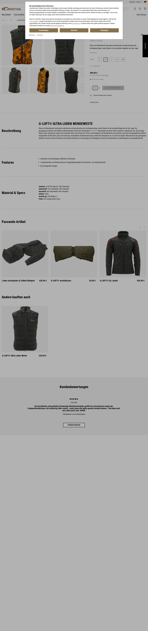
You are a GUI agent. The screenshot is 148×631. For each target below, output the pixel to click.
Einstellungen (76, 23)
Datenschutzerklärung (57, 25)
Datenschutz (31, 35)
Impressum (40, 35)
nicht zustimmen (34, 21)
